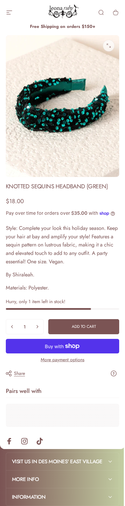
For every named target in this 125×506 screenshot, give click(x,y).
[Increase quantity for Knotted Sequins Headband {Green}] (37, 326)
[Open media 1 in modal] (109, 45)
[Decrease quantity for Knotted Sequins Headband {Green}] (12, 326)
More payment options (62, 360)
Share (19, 373)
